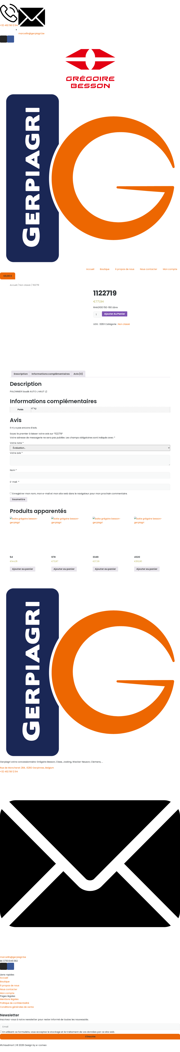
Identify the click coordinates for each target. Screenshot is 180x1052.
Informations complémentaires (51, 374)
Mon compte (170, 269)
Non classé (25, 285)
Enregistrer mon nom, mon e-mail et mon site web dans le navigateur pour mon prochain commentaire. (69, 493)
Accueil (90, 269)
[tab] (20, 374)
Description (21, 374)
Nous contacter (148, 269)
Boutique (104, 269)
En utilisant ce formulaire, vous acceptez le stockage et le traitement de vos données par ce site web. (58, 1032)
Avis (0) (78, 374)
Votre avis (16, 453)
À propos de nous (124, 269)
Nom (13, 470)
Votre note (17, 443)
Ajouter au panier (114, 313)
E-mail (14, 481)
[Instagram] (3, 39)
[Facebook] (10, 39)
